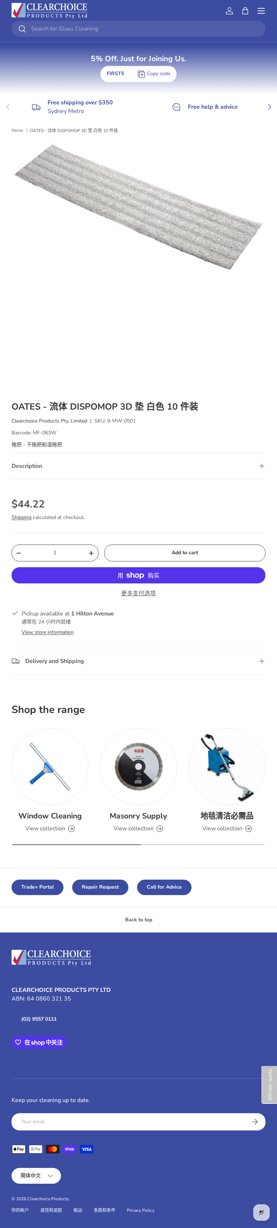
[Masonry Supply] (138, 766)
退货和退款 (51, 1210)
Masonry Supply (138, 816)
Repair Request (100, 887)
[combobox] (138, 29)
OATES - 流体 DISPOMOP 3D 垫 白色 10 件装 (74, 131)
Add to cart (185, 552)
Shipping (21, 517)
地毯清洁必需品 (227, 816)
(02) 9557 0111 (39, 1019)
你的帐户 (20, 1210)
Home (17, 130)
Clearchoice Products (48, 1199)
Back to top (138, 919)
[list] (138, 267)
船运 (78, 1210)
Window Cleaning (50, 816)
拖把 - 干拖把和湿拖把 (37, 444)
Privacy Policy (140, 1210)
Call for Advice (164, 887)
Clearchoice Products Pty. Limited (49, 420)
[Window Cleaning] (50, 766)
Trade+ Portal (37, 887)
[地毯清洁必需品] (227, 766)
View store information (48, 632)
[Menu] (261, 11)
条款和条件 (104, 1210)
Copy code (158, 73)
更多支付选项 (138, 593)
